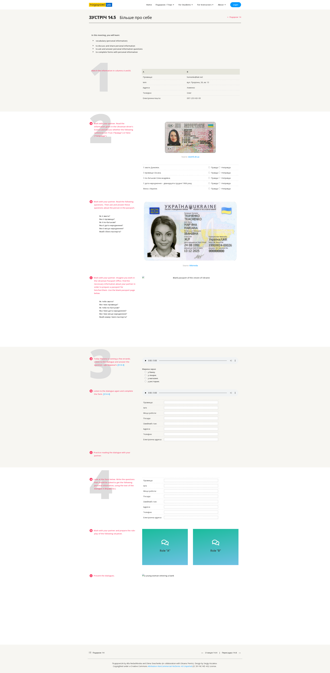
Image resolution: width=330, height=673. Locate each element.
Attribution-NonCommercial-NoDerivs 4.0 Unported (170, 666)
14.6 (229, 652)
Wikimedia (193, 265)
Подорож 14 (98, 652)
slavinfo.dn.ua (193, 157)
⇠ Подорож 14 (234, 17)
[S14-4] (121, 365)
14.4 (211, 652)
